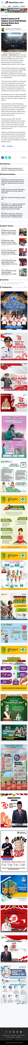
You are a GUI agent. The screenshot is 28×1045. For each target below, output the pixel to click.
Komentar (23, 157)
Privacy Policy (21, 1035)
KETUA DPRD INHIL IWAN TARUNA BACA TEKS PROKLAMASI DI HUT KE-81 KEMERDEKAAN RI (9, 262)
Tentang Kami (6, 1035)
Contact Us (13, 1035)
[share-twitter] (6, 157)
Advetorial (16, 6)
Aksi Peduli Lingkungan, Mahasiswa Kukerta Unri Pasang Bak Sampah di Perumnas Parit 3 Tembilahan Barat (12, 215)
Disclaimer (18, 1037)
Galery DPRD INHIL (7, 249)
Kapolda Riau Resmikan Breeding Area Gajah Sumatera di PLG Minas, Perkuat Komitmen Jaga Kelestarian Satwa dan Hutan (12, 182)
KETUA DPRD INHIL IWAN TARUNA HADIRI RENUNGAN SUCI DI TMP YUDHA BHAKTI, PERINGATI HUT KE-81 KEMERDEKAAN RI (9, 272)
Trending (3, 6)
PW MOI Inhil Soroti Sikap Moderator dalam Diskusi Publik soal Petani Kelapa (8, 232)
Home (2, 15)
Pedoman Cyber (10, 1037)
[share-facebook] (2, 157)
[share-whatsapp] (9, 157)
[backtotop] (14, 1040)
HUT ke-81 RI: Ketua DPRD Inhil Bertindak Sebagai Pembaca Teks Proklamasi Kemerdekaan (9, 252)
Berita (9, 6)
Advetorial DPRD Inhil (8, 259)
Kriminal (23, 6)
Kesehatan (10, 146)
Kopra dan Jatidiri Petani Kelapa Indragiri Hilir (13, 198)
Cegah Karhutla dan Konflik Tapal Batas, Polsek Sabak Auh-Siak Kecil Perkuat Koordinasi (13, 191)
